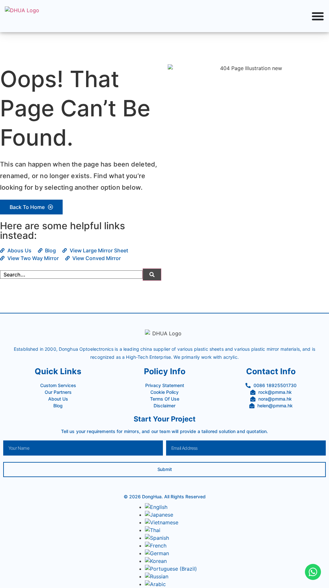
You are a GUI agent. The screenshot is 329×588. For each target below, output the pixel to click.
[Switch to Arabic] (155, 584)
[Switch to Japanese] (159, 514)
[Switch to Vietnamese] (161, 522)
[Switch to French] (155, 545)
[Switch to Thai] (152, 530)
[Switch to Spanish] (157, 538)
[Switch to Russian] (156, 576)
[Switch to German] (157, 553)
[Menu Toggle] (317, 16)
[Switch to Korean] (156, 561)
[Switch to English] (156, 507)
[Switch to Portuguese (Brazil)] (171, 568)
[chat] (313, 572)
